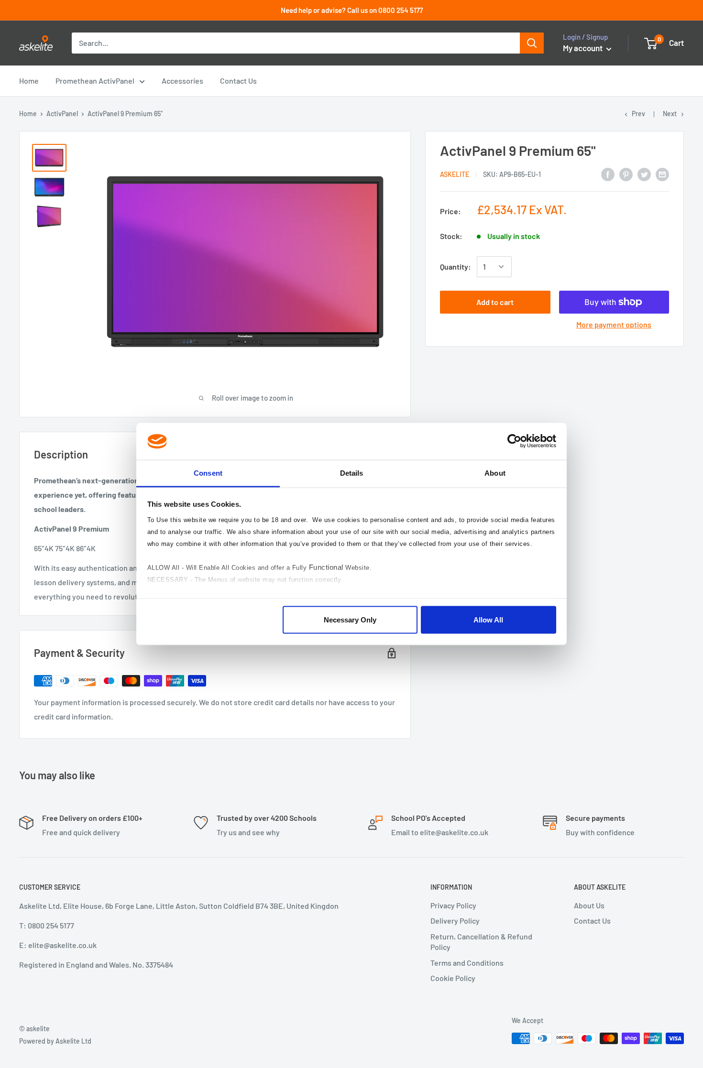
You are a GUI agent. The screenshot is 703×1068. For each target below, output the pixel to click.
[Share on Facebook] (608, 173)
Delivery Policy (455, 920)
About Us (589, 905)
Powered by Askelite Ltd (55, 1041)
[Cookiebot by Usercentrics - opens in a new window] (514, 441)
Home (28, 113)
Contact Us (592, 920)
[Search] (532, 43)
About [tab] (494, 473)
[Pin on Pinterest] (626, 173)
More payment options (613, 324)
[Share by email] (662, 173)
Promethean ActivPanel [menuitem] (94, 80)
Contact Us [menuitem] (238, 80)
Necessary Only (350, 620)
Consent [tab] (208, 473)
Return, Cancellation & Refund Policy (481, 941)
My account (583, 48)
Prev (638, 113)
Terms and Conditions (467, 962)
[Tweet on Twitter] (644, 173)
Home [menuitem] (29, 80)
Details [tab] (351, 473)
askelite (454, 174)
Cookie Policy (452, 977)
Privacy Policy (453, 905)
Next (670, 113)
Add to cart (495, 301)
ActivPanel (62, 113)
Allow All (488, 620)
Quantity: (455, 266)
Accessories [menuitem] (182, 80)
